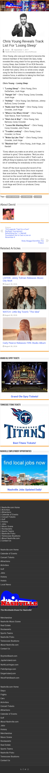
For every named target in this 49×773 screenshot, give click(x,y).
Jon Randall (27, 197)
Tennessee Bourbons (11, 536)
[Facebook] (23, 769)
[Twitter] (25, 769)
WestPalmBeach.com (10, 678)
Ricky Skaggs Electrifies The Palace (33, 241)
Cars (3, 698)
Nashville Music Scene (11, 621)
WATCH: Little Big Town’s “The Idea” (21, 311)
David (7, 50)
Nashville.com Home (11, 507)
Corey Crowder (13, 197)
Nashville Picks (8, 533)
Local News (6, 584)
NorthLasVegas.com (9, 665)
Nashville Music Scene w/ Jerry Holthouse (20, 52)
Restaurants (7, 529)
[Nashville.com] (24, 5)
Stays (3, 691)
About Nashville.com (11, 538)
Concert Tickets (8, 517)
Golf (3, 519)
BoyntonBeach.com (9, 656)
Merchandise (6, 617)
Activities (6, 510)
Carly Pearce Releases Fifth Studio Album (24, 343)
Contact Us (6, 541)
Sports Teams (8, 531)
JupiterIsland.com (8, 660)
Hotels (3, 581)
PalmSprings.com (8, 669)
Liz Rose (38, 197)
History (5, 521)
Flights (4, 694)
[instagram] (28, 769)
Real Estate (6, 625)
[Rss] (21, 769)
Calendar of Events (10, 514)
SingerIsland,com (8, 673)
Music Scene (7, 526)
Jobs (4, 524)
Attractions (6, 512)
